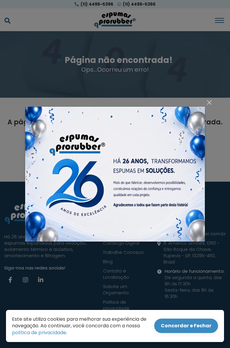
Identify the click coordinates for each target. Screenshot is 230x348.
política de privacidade (39, 332)
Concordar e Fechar (186, 325)
